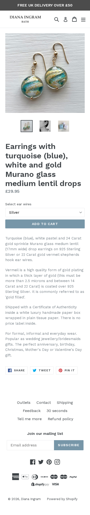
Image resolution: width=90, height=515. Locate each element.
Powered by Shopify (62, 499)
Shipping (65, 402)
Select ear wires (18, 204)
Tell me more (29, 419)
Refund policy (60, 419)
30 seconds (57, 410)
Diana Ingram (31, 499)
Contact (43, 402)
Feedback (32, 410)
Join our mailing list (45, 433)
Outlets (23, 402)
